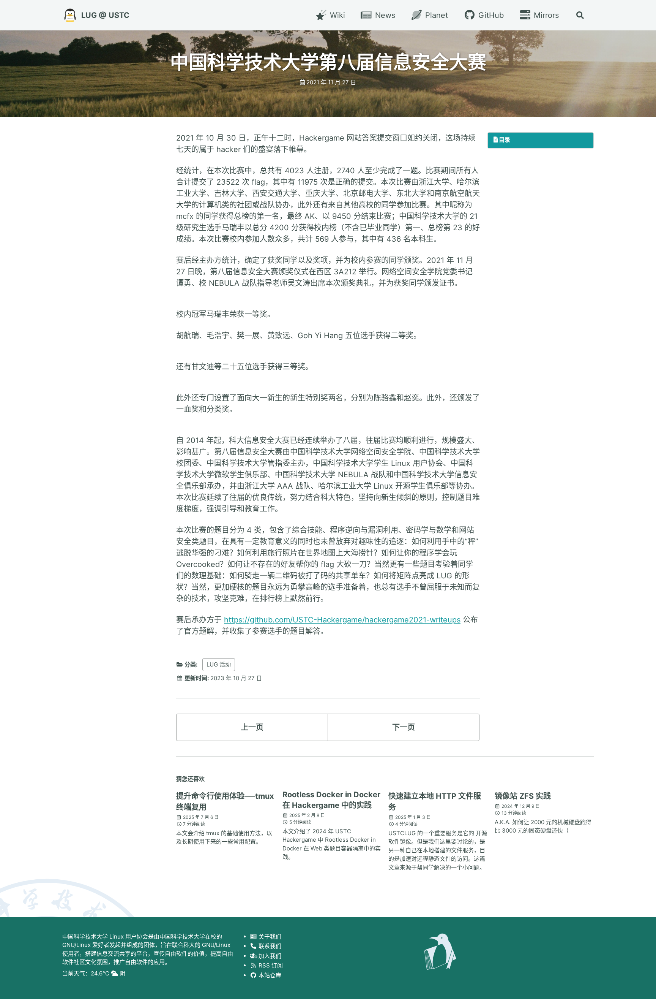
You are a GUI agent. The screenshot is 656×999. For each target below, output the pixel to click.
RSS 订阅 (270, 965)
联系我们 (269, 946)
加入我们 (269, 955)
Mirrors (545, 15)
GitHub (489, 15)
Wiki (336, 15)
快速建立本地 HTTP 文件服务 (434, 802)
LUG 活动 (219, 664)
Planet (435, 15)
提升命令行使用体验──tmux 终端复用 (225, 802)
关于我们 (269, 936)
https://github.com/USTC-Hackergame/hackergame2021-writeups (342, 619)
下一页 (403, 727)
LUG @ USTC (105, 15)
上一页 (252, 727)
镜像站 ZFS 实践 (523, 796)
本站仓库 (269, 975)
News (384, 15)
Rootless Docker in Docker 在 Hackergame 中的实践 (331, 800)
